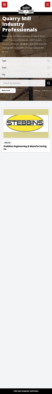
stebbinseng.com (13, 150)
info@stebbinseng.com (16, 147)
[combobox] (23, 83)
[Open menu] (47, 4)
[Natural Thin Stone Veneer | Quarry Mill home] (26, 11)
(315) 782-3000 (12, 144)
